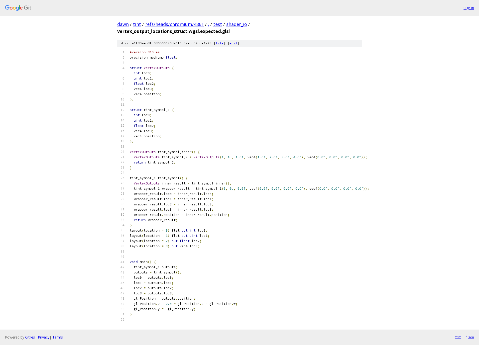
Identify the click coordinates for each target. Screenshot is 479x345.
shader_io (236, 24)
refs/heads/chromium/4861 (174, 24)
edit (234, 43)
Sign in (469, 7)
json (470, 337)
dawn (123, 24)
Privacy (43, 337)
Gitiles (30, 337)
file (220, 43)
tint (137, 24)
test (217, 24)
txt (458, 337)
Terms (57, 337)
